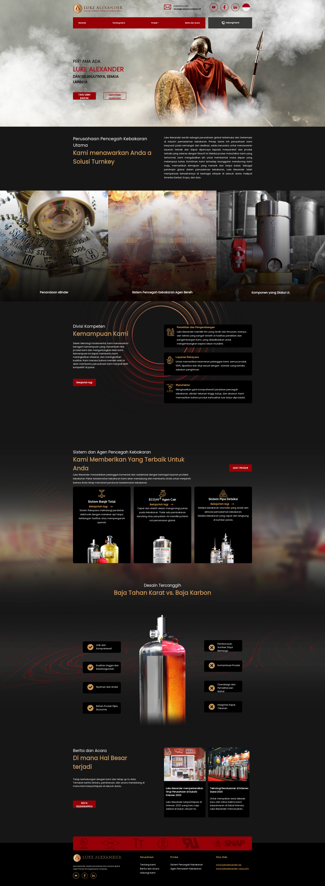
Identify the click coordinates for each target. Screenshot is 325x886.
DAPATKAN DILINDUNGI (115, 96)
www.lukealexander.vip (228, 864)
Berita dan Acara (192, 23)
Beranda (82, 23)
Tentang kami (148, 864)
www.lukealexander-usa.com (232, 868)
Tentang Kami (118, 23)
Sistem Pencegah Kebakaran (186, 864)
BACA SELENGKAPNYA (84, 804)
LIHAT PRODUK (240, 467)
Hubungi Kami (232, 22)
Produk (154, 23)
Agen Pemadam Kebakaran (185, 868)
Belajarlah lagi (84, 382)
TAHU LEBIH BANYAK (84, 96)
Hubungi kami (147, 872)
